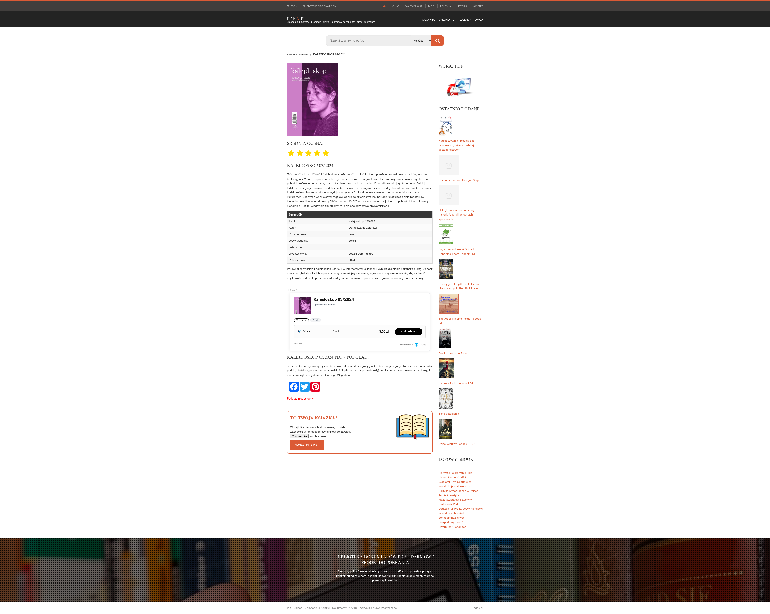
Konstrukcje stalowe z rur (454, 486)
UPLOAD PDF (447, 19)
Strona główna (298, 54)
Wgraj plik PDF (307, 445)
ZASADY (465, 19)
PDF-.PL (296, 18)
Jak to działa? (413, 6)
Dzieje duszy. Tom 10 (452, 522)
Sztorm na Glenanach (452, 526)
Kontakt (478, 6)
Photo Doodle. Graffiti (452, 477)
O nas (395, 6)
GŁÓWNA (428, 19)
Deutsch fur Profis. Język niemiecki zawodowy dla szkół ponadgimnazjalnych (461, 513)
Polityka (445, 6)
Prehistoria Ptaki (449, 504)
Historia (462, 6)
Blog (431, 6)
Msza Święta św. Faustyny (455, 499)
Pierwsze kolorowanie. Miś (455, 472)
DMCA (479, 19)
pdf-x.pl (478, 607)
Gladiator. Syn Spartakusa (455, 481)
